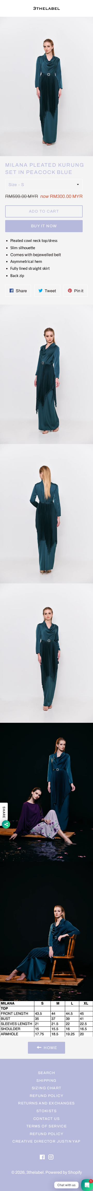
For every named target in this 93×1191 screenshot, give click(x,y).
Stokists (46, 1111)
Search (46, 1073)
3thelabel (35, 1172)
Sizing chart (46, 1088)
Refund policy (46, 1134)
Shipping (46, 1081)
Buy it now (44, 226)
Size (13, 184)
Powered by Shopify (63, 1172)
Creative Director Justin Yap (46, 1141)
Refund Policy (46, 1096)
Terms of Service (46, 1126)
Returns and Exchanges (46, 1103)
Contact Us (46, 1119)
